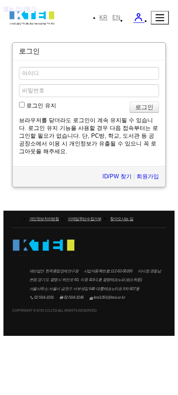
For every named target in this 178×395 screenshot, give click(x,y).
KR (103, 17)
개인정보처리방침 (44, 219)
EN (116, 17)
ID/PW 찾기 (117, 176)
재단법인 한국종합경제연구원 (31, 19)
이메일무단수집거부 (84, 219)
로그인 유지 (40, 105)
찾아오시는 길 (122, 219)
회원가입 (148, 176)
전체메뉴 (160, 18)
